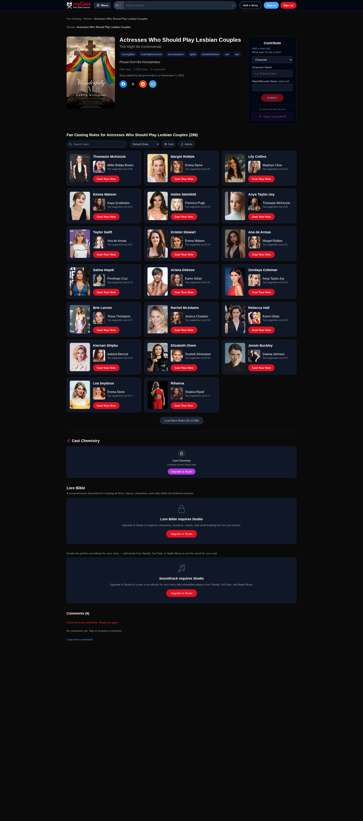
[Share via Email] (153, 84)
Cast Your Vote (106, 178)
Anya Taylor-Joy (273, 278)
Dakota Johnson (274, 354)
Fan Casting (74, 18)
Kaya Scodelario (118, 203)
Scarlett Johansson (198, 354)
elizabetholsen (210, 54)
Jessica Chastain (196, 316)
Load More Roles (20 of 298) (181, 420)
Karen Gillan (193, 278)
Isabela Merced (117, 354)
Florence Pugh (195, 203)
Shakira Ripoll (194, 391)
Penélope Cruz (117, 278)
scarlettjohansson (151, 54)
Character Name (262, 67)
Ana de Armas (116, 240)
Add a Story (250, 5)
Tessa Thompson (118, 316)
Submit (272, 97)
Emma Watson (195, 240)
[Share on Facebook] (123, 84)
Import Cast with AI (274, 116)
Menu (104, 5)
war (237, 54)
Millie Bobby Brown (120, 165)
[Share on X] (133, 84)
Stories (87, 18)
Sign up (288, 5)
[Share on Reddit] (143, 84)
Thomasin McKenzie (276, 203)
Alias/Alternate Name (270, 81)
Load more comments (80, 639)
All (117, 5)
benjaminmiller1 (147, 75)
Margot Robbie (272, 240)
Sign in (271, 5)
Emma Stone (193, 165)
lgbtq (193, 54)
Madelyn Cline (272, 165)
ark (227, 54)
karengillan (128, 54)
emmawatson (176, 54)
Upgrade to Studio (181, 471)
